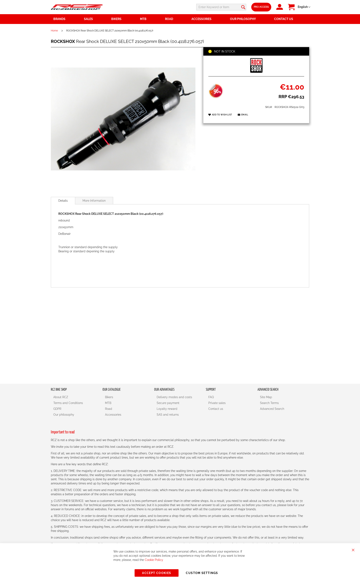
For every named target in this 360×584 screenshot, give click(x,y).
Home (54, 30)
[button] (304, 7)
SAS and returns (168, 414)
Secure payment (168, 403)
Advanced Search (272, 408)
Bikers (109, 397)
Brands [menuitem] (59, 19)
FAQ (211, 397)
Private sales (217, 403)
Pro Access (261, 6)
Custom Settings (202, 573)
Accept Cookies (156, 573)
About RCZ (60, 397)
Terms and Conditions (68, 403)
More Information (94, 200)
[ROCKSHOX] (256, 71)
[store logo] (77, 7)
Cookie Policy (154, 559)
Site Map (266, 397)
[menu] (180, 19)
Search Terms (269, 403)
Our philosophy (63, 414)
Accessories (113, 414)
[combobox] (221, 7)
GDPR (57, 408)
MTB (108, 403)
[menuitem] (95, 19)
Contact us (215, 408)
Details (63, 200)
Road (108, 408)
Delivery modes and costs (174, 397)
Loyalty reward (167, 408)
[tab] (63, 200)
